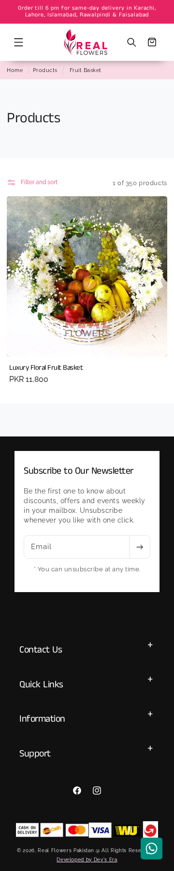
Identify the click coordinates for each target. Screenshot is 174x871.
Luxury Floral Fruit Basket (46, 367)
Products (45, 70)
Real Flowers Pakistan (66, 850)
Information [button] (42, 719)
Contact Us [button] (40, 650)
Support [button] (35, 754)
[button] (18, 42)
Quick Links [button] (41, 685)
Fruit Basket (86, 70)
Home (15, 70)
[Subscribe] (140, 547)
